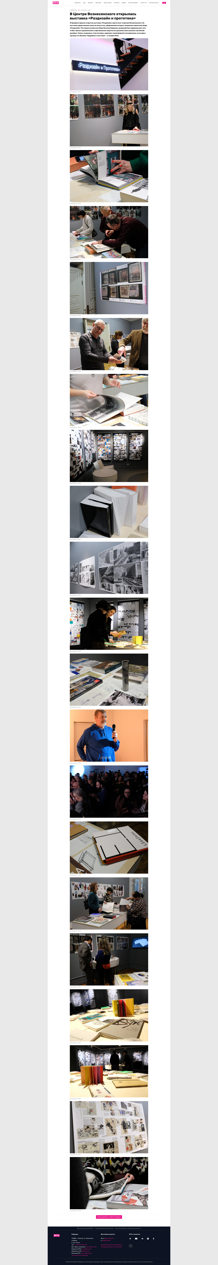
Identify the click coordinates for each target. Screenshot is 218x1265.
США (84, 2)
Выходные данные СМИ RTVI (85, 1228)
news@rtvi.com (87, 1249)
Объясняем (108, 2)
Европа (90, 2)
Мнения (116, 2)
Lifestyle (143, 2)
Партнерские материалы (80, 1255)
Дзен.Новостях (109, 1238)
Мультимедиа (133, 2)
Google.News (106, 1240)
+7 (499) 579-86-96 (80, 1245)
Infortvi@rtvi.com (91, 1247)
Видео (124, 2)
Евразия (98, 2)
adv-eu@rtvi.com (86, 1253)
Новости (78, 2)
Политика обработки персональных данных (128, 1228)
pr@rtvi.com (85, 1251)
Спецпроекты (154, 2)
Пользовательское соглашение (104, 1228)
